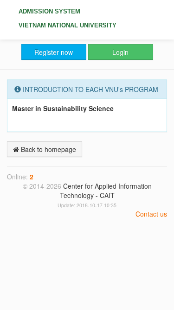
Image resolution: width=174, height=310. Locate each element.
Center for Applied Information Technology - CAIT (106, 190)
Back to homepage (47, 149)
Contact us (151, 213)
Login (120, 52)
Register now (53, 52)
